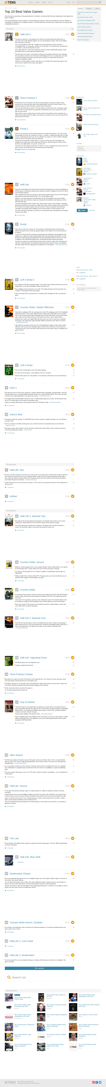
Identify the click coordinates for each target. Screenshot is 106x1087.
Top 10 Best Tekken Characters (57, 1015)
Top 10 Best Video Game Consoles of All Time (22, 1005)
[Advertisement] (39, 82)
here (83, 289)
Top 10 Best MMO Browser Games (87, 1045)
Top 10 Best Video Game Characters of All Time (87, 995)
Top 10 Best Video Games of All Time (56, 995)
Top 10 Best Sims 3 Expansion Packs (24, 1025)
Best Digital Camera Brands (85, 30)
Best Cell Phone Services (84, 27)
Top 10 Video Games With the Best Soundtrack (88, 1025)
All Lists (31, 2)
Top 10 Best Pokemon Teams (56, 1034)
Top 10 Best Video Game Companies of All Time (22, 1015)
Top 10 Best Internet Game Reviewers (87, 1035)
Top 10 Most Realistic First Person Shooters (23, 1045)
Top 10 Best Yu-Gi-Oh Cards (88, 1015)
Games (15, 8)
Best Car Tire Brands (83, 40)
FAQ (32, 1081)
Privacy (23, 1081)
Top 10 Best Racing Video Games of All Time (55, 1045)
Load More (39, 968)
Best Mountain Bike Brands (85, 36)
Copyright (28, 1081)
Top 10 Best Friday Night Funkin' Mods (22, 998)
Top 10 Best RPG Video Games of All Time (89, 1005)
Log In (68, 2)
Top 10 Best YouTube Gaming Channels (56, 1005)
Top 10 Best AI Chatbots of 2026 (86, 20)
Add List (44, 2)
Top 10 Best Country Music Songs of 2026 (87, 13)
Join (73, 2)
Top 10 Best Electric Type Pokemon (22, 1035)
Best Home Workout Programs (86, 33)
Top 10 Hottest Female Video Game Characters (56, 1025)
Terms (18, 1081)
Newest (37, 2)
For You (50, 2)
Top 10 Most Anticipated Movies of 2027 (88, 23)
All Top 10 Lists (8, 8)
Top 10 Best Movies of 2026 (85, 17)
